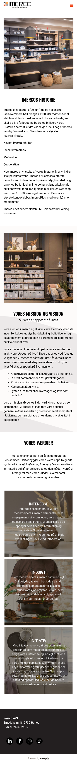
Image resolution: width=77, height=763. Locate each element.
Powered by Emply (38, 758)
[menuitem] (71, 5)
